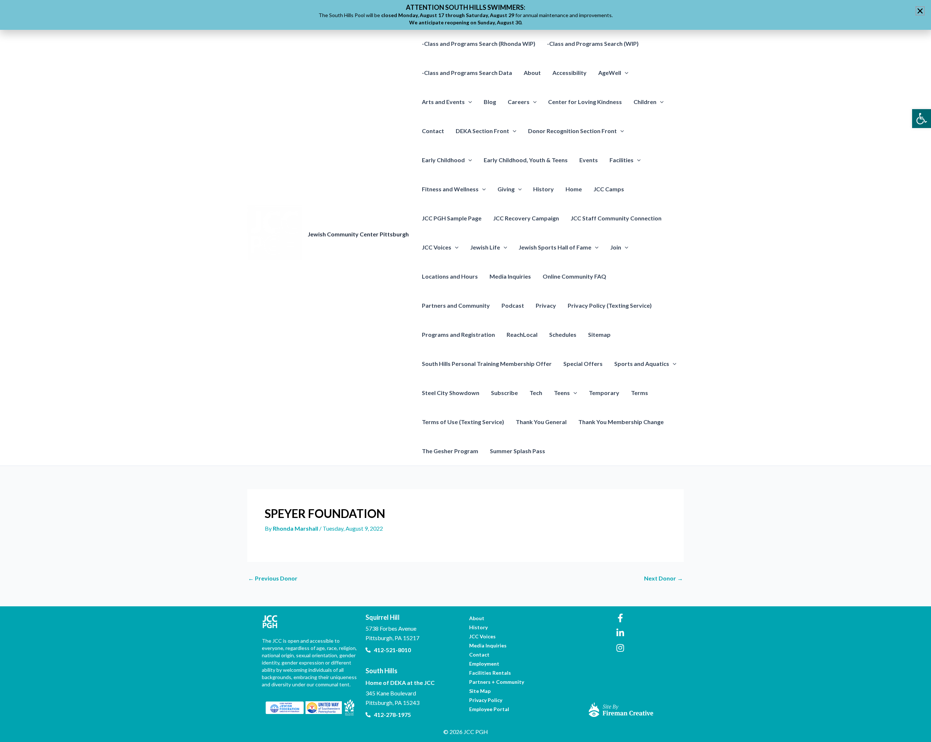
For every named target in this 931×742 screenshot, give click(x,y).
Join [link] (615, 247)
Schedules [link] (562, 334)
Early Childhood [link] (443, 159)
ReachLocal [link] (522, 334)
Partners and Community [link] (456, 305)
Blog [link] (490, 101)
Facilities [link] (622, 159)
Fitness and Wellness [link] (450, 189)
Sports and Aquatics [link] (641, 363)
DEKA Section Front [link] (482, 130)
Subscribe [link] (504, 392)
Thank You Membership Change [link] (621, 421)
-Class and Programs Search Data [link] (467, 72)
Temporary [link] (604, 392)
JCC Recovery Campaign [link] (526, 218)
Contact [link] (433, 130)
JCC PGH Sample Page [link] (452, 218)
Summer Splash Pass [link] (517, 450)
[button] (624, 72)
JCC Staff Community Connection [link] (616, 218)
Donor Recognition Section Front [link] (572, 130)
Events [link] (588, 159)
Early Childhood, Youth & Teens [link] (526, 159)
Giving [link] (506, 189)
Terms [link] (639, 392)
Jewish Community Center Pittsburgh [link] (358, 234)
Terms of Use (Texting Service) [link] (463, 421)
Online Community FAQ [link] (574, 276)
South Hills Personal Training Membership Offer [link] (487, 363)
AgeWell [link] (609, 72)
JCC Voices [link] (436, 247)
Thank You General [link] (541, 421)
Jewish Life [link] (485, 247)
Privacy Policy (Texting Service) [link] (610, 305)
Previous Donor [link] (272, 578)
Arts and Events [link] (443, 101)
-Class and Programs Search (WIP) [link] (593, 43)
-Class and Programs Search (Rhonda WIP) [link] (478, 43)
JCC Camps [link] (609, 189)
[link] (921, 118)
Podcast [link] (513, 305)
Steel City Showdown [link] (450, 392)
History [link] (543, 189)
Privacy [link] (546, 305)
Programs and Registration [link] (458, 334)
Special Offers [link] (583, 363)
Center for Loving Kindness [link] (585, 101)
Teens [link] (562, 392)
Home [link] (574, 189)
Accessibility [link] (569, 72)
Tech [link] (536, 392)
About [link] (532, 72)
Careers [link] (519, 101)
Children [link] (645, 101)
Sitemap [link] (599, 334)
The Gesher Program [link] (450, 450)
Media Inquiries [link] (510, 276)
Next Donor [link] (663, 578)
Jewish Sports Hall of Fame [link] (555, 247)
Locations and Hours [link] (450, 276)
